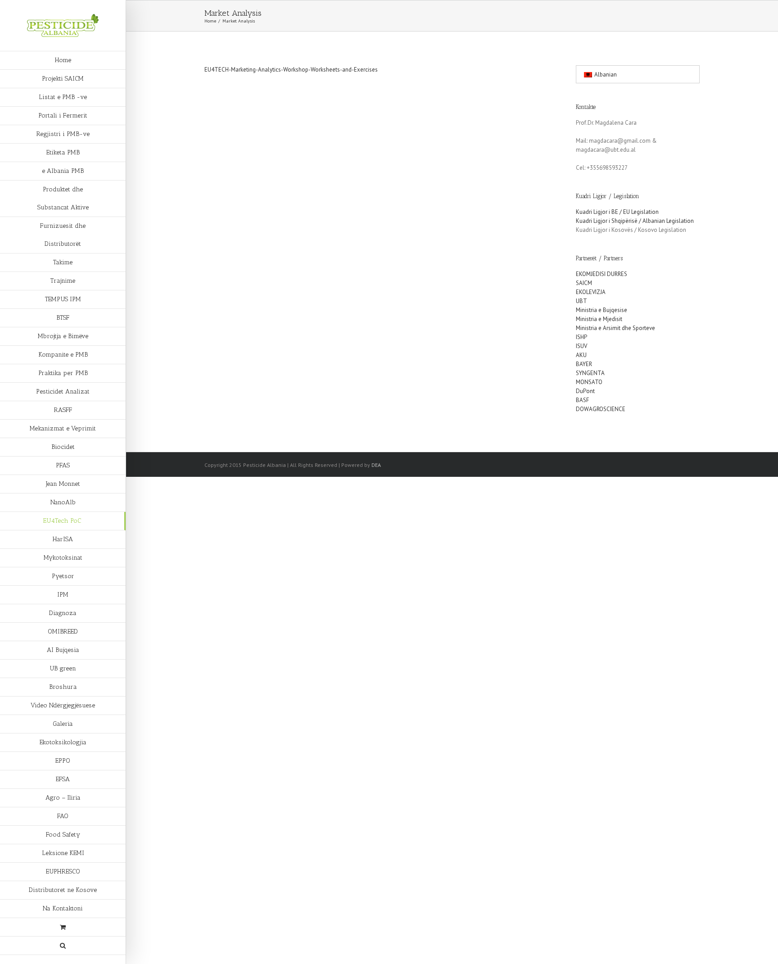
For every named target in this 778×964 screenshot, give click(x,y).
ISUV (581, 346)
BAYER (584, 364)
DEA (376, 465)
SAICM (584, 283)
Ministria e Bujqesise (601, 310)
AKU (581, 355)
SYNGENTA (590, 373)
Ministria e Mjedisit (599, 319)
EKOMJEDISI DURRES (601, 274)
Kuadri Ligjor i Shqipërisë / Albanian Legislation (635, 221)
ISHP (581, 337)
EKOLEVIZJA (591, 292)
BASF (582, 400)
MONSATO (589, 382)
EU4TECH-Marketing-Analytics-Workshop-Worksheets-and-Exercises (291, 69)
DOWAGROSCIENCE (600, 409)
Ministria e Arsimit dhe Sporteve (615, 328)
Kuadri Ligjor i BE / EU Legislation (617, 212)
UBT (581, 301)
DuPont (585, 391)
